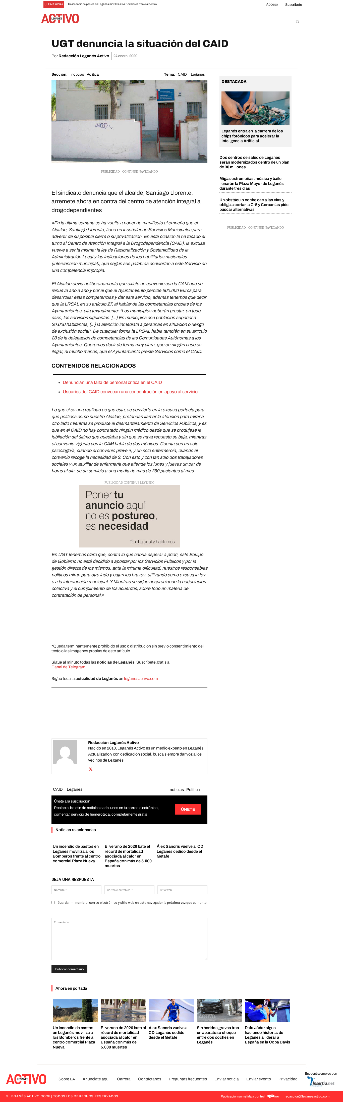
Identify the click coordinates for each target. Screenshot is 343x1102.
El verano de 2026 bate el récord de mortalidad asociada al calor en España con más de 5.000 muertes (128, 856)
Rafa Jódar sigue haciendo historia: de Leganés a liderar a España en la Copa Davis (267, 1035)
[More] (286, 56)
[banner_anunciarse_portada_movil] (129, 516)
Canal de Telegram (68, 667)
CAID (182, 74)
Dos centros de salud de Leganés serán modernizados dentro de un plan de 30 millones (254, 162)
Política (93, 74)
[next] (179, 4)
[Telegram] (274, 56)
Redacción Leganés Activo (84, 56)
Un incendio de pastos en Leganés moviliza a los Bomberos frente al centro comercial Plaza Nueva (74, 1037)
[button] (297, 21)
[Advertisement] (129, 617)
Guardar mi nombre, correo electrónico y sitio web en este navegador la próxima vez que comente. (132, 902)
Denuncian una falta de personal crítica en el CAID (112, 382)
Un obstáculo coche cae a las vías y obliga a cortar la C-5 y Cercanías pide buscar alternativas (254, 205)
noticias (77, 74)
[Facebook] (228, 56)
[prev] (170, 4)
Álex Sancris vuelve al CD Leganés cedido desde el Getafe (180, 851)
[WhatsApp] (251, 56)
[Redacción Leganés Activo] (70, 756)
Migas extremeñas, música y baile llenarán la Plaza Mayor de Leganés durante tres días (251, 183)
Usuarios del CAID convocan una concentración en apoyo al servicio (130, 391)
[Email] (263, 56)
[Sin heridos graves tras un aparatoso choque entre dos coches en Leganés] (219, 1010)
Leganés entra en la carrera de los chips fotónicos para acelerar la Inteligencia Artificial (252, 136)
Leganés (198, 74)
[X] (240, 56)
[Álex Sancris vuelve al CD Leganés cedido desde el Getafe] (171, 1010)
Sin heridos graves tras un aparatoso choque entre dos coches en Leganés (218, 1035)
